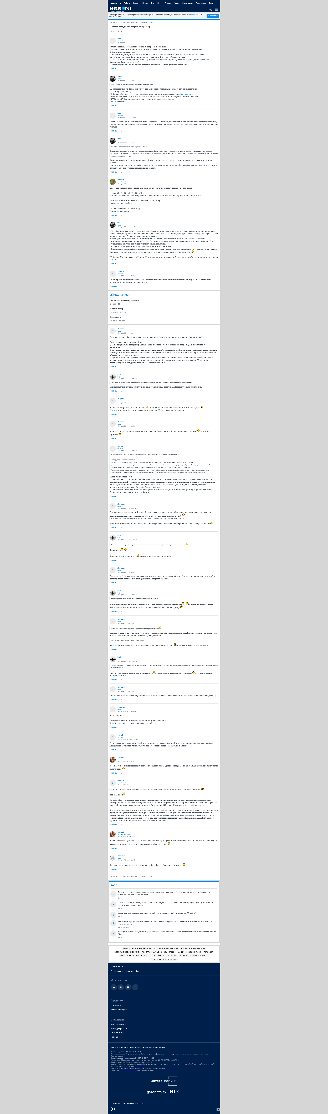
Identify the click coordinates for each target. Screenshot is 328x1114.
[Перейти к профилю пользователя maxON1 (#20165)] (113, 182)
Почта (159, 3)
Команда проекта (119, 1029)
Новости (136, 3)
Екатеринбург (117, 1005)
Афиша (177, 3)
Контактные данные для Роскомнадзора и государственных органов (138, 1047)
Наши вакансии (117, 1033)
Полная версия (117, 966)
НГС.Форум (113, 22)
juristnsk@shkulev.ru (173, 1068)
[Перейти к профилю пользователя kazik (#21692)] (113, 377)
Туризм (168, 3)
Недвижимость (115, 3)
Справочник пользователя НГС (125, 971)
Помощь (114, 1037)
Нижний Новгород (119, 1009)
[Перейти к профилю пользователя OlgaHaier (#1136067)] (113, 858)
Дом (153, 3)
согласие (194, 15)
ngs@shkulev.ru (141, 1066)
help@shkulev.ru (129, 1070)
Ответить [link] (113, 69)
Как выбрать (186, 94)
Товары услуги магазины (129, 22)
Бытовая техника (147, 22)
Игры (211, 3)
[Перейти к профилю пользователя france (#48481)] (113, 79)
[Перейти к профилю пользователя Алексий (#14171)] (113, 760)
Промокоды (201, 3)
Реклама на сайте (118, 1024)
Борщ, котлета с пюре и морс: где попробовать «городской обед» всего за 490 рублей (157, 913)
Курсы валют (187, 3)
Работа (127, 3)
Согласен (213, 15)
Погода (145, 3)
